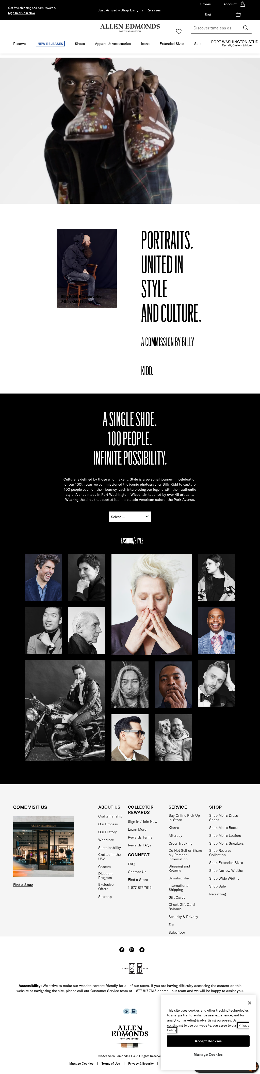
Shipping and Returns (179, 868)
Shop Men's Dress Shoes (223, 817)
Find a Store (23, 884)
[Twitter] (142, 952)
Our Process (108, 824)
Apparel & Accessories (113, 43)
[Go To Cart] (239, 14)
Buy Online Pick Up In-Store (184, 817)
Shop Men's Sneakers (226, 843)
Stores (205, 4)
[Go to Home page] (130, 28)
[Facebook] (122, 952)
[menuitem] (19, 45)
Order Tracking (180, 843)
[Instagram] (132, 952)
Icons (145, 43)
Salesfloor (177, 932)
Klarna (174, 827)
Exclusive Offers (105, 886)
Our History (107, 832)
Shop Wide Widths (224, 878)
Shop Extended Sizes (226, 862)
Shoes (80, 43)
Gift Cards (177, 897)
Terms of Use (111, 1063)
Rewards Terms (140, 837)
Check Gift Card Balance (182, 906)
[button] (21, 12)
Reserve (19, 43)
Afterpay (175, 835)
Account (230, 4)
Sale (197, 43)
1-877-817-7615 (140, 887)
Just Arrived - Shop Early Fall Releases (129, 10)
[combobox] (221, 27)
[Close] (249, 1003)
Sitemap (105, 896)
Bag (208, 14)
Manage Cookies (81, 1063)
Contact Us (137, 872)
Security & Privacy (183, 916)
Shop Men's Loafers (225, 835)
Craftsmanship (110, 816)
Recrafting (217, 894)
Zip (171, 924)
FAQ (131, 864)
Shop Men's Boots (223, 827)
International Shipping (179, 887)
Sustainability (109, 847)
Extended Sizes (172, 43)
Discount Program (105, 875)
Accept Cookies (208, 1041)
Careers (104, 866)
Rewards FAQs (139, 845)
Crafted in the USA (109, 856)
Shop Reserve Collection (220, 852)
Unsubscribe (179, 878)
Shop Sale (217, 886)
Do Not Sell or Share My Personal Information (185, 854)
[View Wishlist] (179, 31)
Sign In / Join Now (142, 821)
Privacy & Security (141, 1063)
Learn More (137, 829)
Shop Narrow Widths (226, 870)
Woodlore (106, 840)
